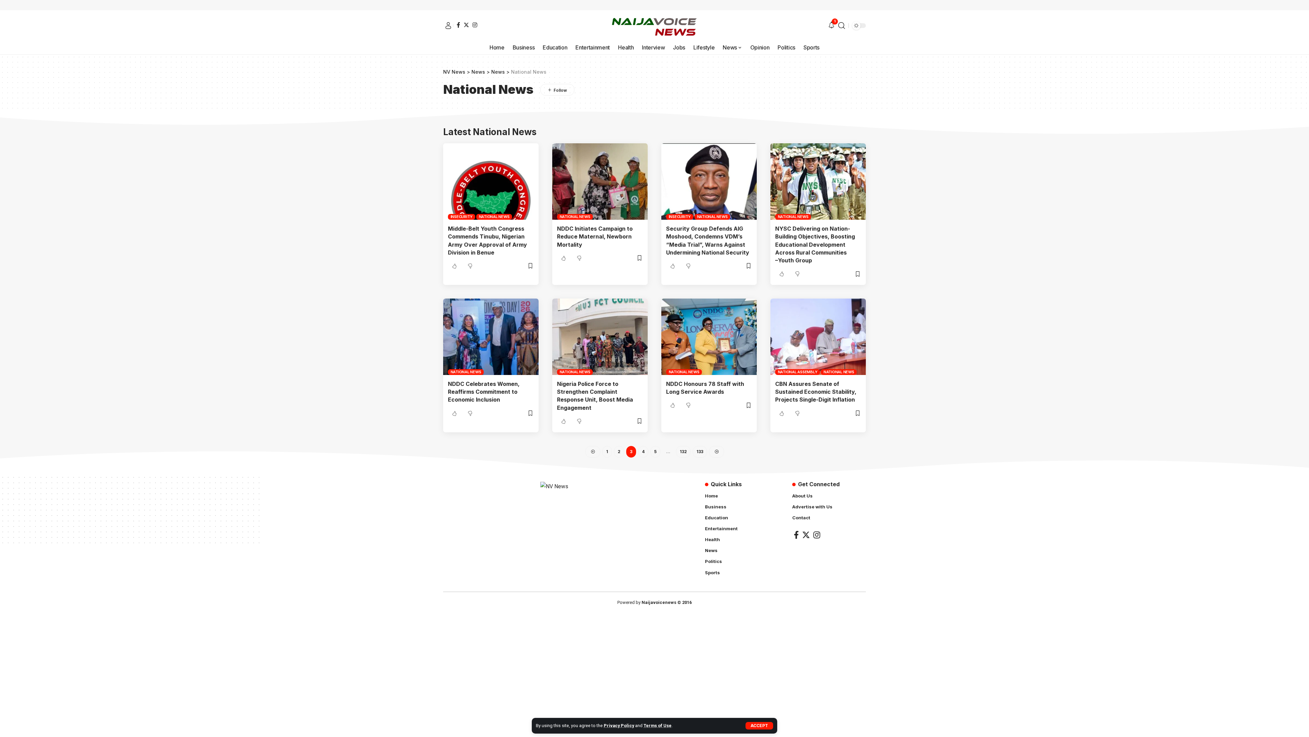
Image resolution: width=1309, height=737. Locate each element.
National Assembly (797, 372)
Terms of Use (658, 725)
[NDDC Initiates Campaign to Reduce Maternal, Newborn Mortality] (600, 181)
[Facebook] (458, 25)
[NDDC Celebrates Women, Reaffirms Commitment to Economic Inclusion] (491, 337)
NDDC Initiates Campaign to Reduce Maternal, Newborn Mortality (595, 236)
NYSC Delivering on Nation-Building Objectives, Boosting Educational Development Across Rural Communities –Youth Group (815, 244)
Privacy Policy (619, 725)
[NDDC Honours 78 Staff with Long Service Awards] (709, 337)
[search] (841, 25)
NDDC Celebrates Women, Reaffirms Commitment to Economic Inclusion (484, 391)
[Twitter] (466, 25)
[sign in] (448, 25)
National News (494, 216)
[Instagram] (475, 25)
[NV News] (654, 25)
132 (683, 451)
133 (699, 451)
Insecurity (462, 216)
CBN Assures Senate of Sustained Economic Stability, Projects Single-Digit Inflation (815, 391)
